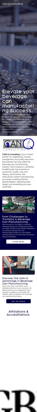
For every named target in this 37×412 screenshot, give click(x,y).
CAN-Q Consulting (12, 3)
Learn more (18, 241)
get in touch (18, 301)
